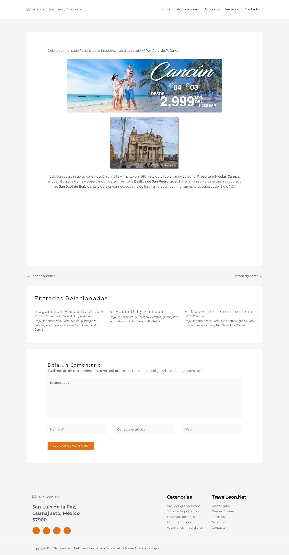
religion (137, 51)
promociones (204, 325)
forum (75, 321)
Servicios (231, 9)
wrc (125, 321)
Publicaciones (188, 9)
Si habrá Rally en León (137, 311)
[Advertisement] (145, 221)
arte (67, 321)
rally (119, 321)
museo (69, 325)
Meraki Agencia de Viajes (142, 548)
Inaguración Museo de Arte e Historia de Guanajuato (69, 313)
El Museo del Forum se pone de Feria (219, 313)
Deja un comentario (63, 51)
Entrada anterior (41, 276)
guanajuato (90, 51)
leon (49, 325)
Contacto (252, 9)
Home (165, 9)
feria (224, 321)
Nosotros (212, 9)
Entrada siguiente (247, 276)
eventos (155, 317)
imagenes (108, 51)
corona (144, 317)
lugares (124, 51)
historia (39, 325)
